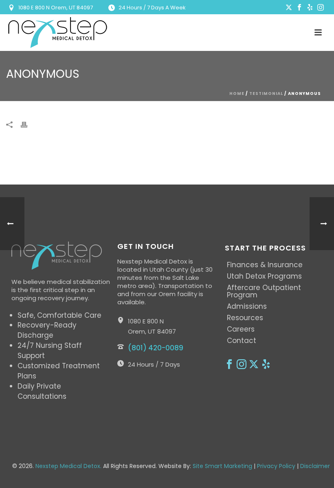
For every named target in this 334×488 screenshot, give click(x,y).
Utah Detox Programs (264, 276)
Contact (241, 340)
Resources (245, 318)
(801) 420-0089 (155, 348)
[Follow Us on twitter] (254, 364)
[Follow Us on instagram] (241, 364)
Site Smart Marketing (222, 466)
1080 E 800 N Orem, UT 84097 (55, 7)
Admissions (247, 306)
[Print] (28, 125)
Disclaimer (315, 466)
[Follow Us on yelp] (266, 364)
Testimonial (266, 93)
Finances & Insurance (265, 265)
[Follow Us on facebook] (229, 364)
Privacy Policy (276, 466)
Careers (241, 329)
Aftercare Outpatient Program (264, 291)
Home (236, 93)
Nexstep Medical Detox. (68, 466)
